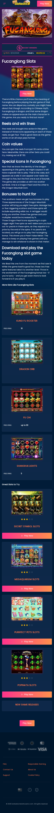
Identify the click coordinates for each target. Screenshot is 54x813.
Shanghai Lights (27, 465)
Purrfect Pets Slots (27, 632)
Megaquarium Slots (27, 579)
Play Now (44, 3)
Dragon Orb (27, 369)
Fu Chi (27, 417)
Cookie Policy (34, 775)
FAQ (5, 764)
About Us (32, 769)
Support (6, 775)
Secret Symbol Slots (27, 526)
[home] (22, 5)
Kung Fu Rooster (27, 320)
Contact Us (8, 769)
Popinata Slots (27, 685)
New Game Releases (27, 704)
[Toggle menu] (4, 3)
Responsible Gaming (37, 764)
